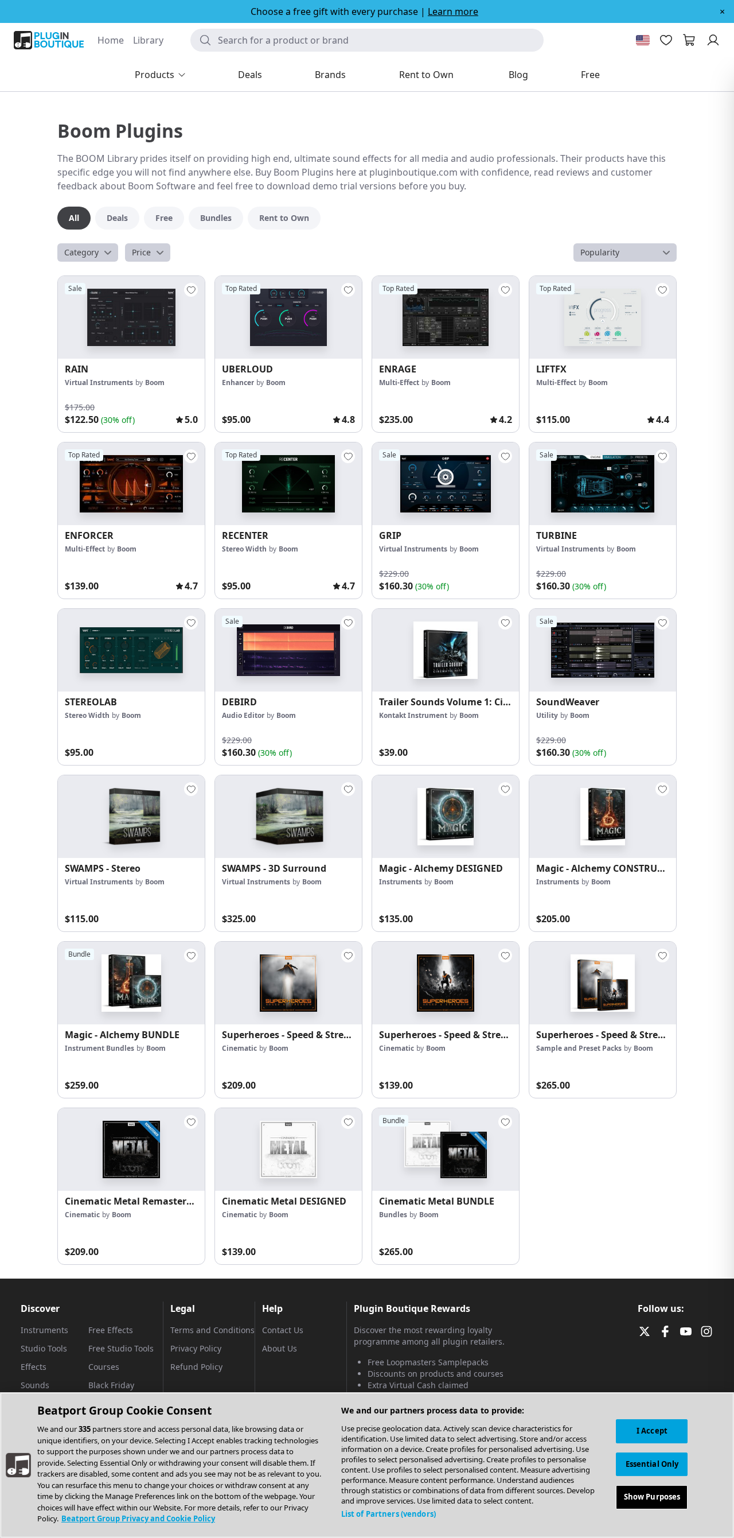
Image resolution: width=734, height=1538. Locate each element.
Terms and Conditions (212, 1330)
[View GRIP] (445, 483)
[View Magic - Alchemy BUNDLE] (131, 983)
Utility (547, 715)
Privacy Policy (195, 1348)
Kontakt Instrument (413, 715)
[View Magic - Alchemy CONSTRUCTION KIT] (602, 816)
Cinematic (239, 1048)
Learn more (453, 11)
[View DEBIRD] (288, 650)
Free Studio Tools (121, 1348)
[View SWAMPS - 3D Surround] (288, 816)
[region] (367, 1465)
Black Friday (111, 1385)
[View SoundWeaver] (602, 650)
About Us (279, 1348)
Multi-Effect (399, 382)
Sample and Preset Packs (579, 1048)
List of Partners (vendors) (388, 1514)
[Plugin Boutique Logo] (49, 40)
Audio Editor (243, 715)
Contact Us (282, 1330)
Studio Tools (44, 1348)
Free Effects (110, 1330)
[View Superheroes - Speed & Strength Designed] (445, 983)
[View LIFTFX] (602, 317)
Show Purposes (652, 1497)
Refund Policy (196, 1366)
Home (110, 40)
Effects (33, 1366)
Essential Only (652, 1464)
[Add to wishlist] (191, 289)
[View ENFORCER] (131, 483)
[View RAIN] (131, 317)
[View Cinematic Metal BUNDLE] (445, 1149)
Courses (103, 1366)
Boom (155, 382)
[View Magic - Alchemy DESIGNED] (445, 816)
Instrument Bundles (99, 1048)
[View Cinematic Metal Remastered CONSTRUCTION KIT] (131, 1149)
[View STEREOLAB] (131, 650)
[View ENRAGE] (445, 317)
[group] (131, 354)
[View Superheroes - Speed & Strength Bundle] (602, 983)
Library (148, 40)
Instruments (400, 882)
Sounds (35, 1385)
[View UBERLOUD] (288, 317)
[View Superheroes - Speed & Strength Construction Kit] (288, 983)
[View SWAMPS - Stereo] (131, 816)
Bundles (393, 1214)
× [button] (722, 11)
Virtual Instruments (99, 382)
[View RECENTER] (288, 483)
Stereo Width (244, 549)
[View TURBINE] (602, 483)
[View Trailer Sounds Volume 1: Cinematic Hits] (445, 650)
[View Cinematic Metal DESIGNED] (288, 1149)
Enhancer (238, 382)
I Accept (652, 1431)
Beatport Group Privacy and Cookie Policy (138, 1518)
